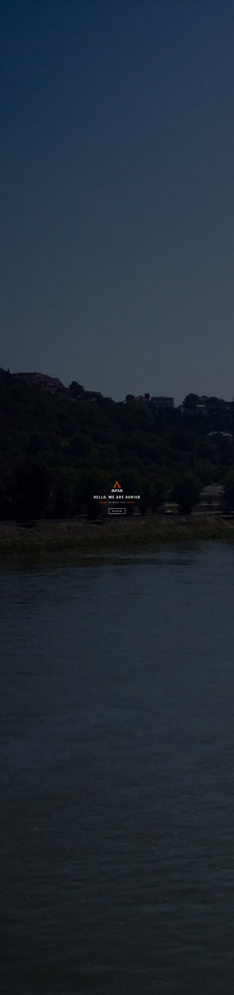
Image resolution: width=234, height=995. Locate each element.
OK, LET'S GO (117, 511)
